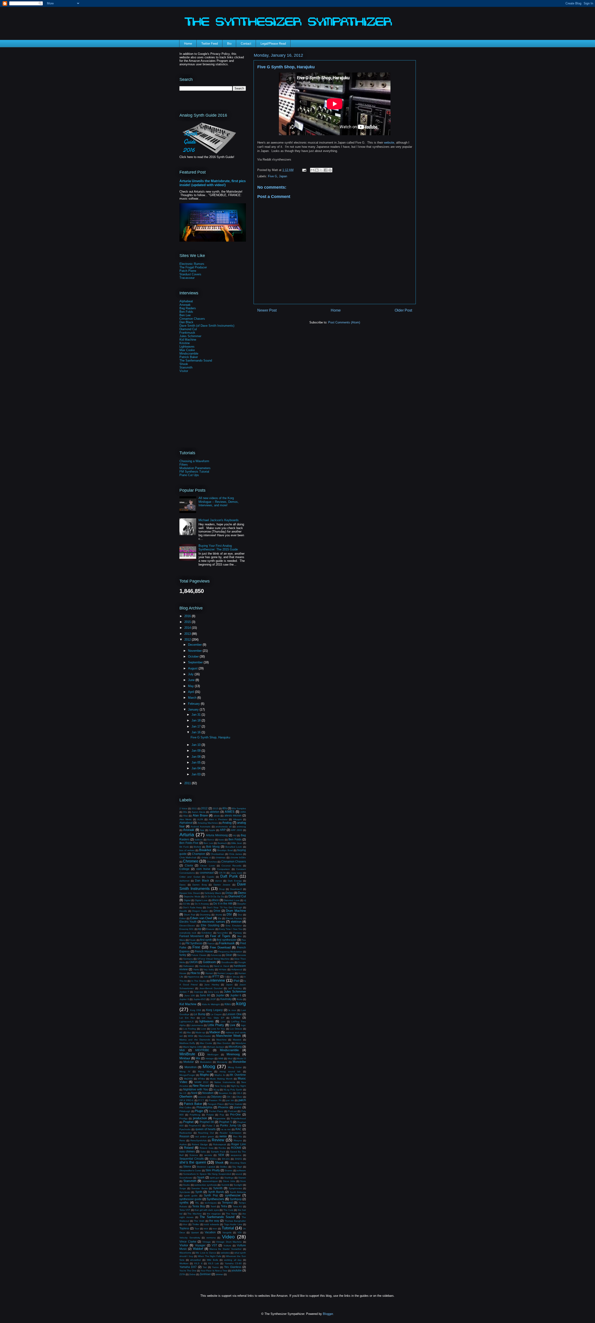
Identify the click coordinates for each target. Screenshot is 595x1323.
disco (215, 900)
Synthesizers (215, 1199)
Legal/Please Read (273, 43)
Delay (229, 892)
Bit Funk (184, 847)
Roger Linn (238, 1144)
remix (223, 1136)
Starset (242, 1177)
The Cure (228, 1210)
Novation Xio (225, 1093)
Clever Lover (207, 865)
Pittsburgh (184, 1111)
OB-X (239, 1093)
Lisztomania (196, 1025)
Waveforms (185, 1252)
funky (182, 954)
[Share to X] (321, 170)
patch (242, 1100)
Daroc (182, 884)
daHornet (184, 880)
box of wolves (187, 850)
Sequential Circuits (191, 1158)
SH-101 (226, 1159)
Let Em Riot (187, 1018)
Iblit (206, 976)
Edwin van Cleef (201, 918)
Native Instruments (224, 1082)
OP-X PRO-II (186, 1100)
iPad (236, 980)
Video (228, 1236)
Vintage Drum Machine (229, 1242)
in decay (234, 976)
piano (237, 1107)
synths (183, 1202)
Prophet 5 (225, 1121)
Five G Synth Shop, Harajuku (210, 737)
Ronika (222, 1148)
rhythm (183, 1144)
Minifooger (212, 1054)
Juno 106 (189, 995)
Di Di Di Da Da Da (214, 896)
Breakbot (205, 850)
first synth (206, 939)
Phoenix (223, 1107)
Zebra (192, 1274)
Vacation (210, 1232)
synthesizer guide (190, 1199)
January (194, 709)
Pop (222, 1114)
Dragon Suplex (200, 911)
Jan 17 (197, 726)
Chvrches (212, 861)
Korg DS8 (195, 1010)
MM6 (220, 1058)
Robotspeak (219, 1144)
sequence (236, 1155)
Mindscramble (188, 353)
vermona (211, 1237)
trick (206, 1228)
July (191, 674)
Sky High (237, 1166)
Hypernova (193, 976)
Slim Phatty (212, 1170)
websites (225, 1252)
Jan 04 (197, 768)
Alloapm (237, 819)
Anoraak (185, 304)
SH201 (238, 1159)
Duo (240, 914)
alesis (217, 815)
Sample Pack (218, 1151)
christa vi (206, 857)
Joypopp (198, 992)
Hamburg (204, 966)
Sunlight (238, 1185)
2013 (188, 633)
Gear (229, 954)
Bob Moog (213, 846)
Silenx (187, 1166)
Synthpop (236, 1199)
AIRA (243, 812)
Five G (272, 176)
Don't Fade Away (192, 907)
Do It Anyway (202, 903)
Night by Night (238, 1086)
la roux (232, 1010)
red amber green (204, 1136)
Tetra (224, 1206)
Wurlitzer (183, 1263)
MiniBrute (187, 1054)
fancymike (222, 932)
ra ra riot (226, 1129)
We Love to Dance (206, 1252)
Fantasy (237, 932)
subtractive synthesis (205, 1185)
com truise (203, 868)
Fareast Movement (191, 936)
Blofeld (197, 847)
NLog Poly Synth (233, 1089)
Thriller (195, 1224)
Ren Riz (237, 1136)
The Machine (194, 1213)
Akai (185, 815)
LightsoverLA (186, 1021)
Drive (217, 910)
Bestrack (222, 843)
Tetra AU (237, 1206)
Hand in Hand (221, 966)
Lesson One (234, 1014)
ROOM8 (236, 1147)
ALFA (200, 819)
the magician (214, 1213)
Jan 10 (197, 745)
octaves (202, 1097)
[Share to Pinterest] (330, 170)
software (241, 1170)
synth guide (191, 1195)
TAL (197, 1202)
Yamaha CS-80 (233, 1263)
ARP (223, 829)
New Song (220, 1086)
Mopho (204, 1074)
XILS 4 (198, 1263)
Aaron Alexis (198, 812)
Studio (186, 1185)
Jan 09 (197, 750)
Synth (198, 1191)
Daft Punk (229, 876)
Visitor (183, 371)
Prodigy (183, 1118)
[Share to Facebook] (325, 170)
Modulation (206, 1062)
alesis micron (233, 815)
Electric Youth (188, 921)
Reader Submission (230, 1133)
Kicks (239, 999)
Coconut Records (231, 865)
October (194, 656)
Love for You (218, 1028)
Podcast (232, 1111)
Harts (196, 969)
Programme (219, 1118)
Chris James (235, 854)
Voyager (200, 1245)
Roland (188, 1147)
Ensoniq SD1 (186, 929)
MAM (190, 1036)
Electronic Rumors (191, 264)
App (202, 830)
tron (215, 1228)
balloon (199, 839)
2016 (188, 616)
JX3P (213, 999)
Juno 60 (205, 995)
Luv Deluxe (236, 1028)
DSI (229, 914)
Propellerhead (238, 1118)
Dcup (222, 889)
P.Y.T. (201, 1100)
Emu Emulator (233, 925)
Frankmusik (187, 332)
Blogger (328, 1314)
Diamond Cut (188, 329)
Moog (209, 1066)
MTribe (201, 1078)
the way (214, 1220)
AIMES (230, 811)
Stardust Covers (190, 274)
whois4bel (195, 1260)
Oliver (239, 1097)
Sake (203, 1151)
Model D (241, 1058)
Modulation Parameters (195, 468)
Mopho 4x (220, 1075)
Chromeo (190, 861)
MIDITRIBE (202, 1050)
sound (238, 1174)
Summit (225, 1185)
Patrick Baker (188, 357)
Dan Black (186, 322)
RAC (238, 1129)
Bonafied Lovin (233, 847)
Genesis (241, 955)
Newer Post (267, 310)
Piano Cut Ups (189, 475)
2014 (188, 627)
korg (241, 1003)
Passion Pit (215, 1100)
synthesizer (233, 1195)
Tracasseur (187, 278)
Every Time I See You (230, 929)
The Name (232, 1213)
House (182, 973)
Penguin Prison (216, 1104)
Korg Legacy (214, 1009)
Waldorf (198, 1249)
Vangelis (226, 1232)
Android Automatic (201, 826)
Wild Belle (212, 1260)
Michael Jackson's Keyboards (218, 520)
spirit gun (215, 1177)
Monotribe (239, 1061)
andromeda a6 (223, 826)
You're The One (187, 1270)
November (195, 650)
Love (203, 1028)
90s (185, 812)
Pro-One (235, 1114)
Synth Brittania (238, 1192)
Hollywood (236, 969)
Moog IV (184, 1071)
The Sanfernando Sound (195, 360)
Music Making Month (221, 1078)
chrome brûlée (238, 857)
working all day (232, 1260)
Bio (229, 43)
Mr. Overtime (238, 1074)
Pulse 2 (210, 1125)
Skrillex (223, 1166)
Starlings (229, 1177)
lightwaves (206, 1021)
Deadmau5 (236, 889)
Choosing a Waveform (194, 461)
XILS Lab (213, 1263)
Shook (183, 364)
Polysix (210, 1114)
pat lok (230, 1100)
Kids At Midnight (211, 1004)
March (192, 697)
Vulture (227, 1245)
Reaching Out (206, 1133)
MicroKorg (235, 1046)
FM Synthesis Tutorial (194, 471)
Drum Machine (236, 910)
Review (218, 1140)
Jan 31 (197, 714)
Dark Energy (235, 880)
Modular (188, 1061)
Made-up (200, 1032)
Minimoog (233, 1054)
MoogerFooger (187, 1075)
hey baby (209, 969)
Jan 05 (197, 762)
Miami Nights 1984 (193, 1047)
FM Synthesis (193, 943)
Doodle (183, 911)
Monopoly (222, 1062)
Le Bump (199, 1014)
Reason (184, 1136)
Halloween (188, 966)
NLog (216, 1089)
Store (243, 1181)
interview (217, 980)
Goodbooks (227, 962)
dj (245, 900)
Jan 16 (197, 732)
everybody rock (187, 932)
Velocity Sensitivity (189, 1237)
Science (193, 1155)
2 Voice (183, 808)
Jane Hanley (211, 984)
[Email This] (312, 170)
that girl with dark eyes (207, 1210)
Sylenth (218, 1188)
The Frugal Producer (193, 267)
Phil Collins (185, 1107)
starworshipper (210, 1181)
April (191, 692)
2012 (188, 639)
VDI (239, 1232)
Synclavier (184, 1192)
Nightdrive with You (195, 1089)
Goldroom (209, 962)
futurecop (216, 955)
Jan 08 (197, 756)
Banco (210, 839)
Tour (197, 1228)
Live (232, 1025)
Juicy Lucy (213, 992)
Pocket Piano (216, 1111)
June (191, 680)
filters (182, 940)
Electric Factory (234, 918)
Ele (219, 918)
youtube (236, 1270)
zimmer (219, 1274)
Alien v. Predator (218, 819)
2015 (188, 622)
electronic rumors (213, 921)
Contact (246, 43)
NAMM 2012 (201, 1082)
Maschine (221, 1039)
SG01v (213, 1159)
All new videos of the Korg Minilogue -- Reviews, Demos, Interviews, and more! (218, 501)
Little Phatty (216, 1025)
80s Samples (239, 808)
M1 (181, 1032)
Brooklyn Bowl (225, 850)
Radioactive (185, 1133)
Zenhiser (205, 1274)
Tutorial (228, 1228)
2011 (188, 783)
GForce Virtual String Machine (213, 959)
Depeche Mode (192, 896)
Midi (182, 1050)
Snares (228, 1170)
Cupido (210, 876)
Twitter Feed (209, 43)
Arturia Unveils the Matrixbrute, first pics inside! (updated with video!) (212, 183)
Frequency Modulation (230, 951)
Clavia (189, 865)
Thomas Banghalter (235, 1221)
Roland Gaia (207, 1148)
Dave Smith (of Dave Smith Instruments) (206, 325)
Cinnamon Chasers (192, 318)
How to (195, 973)
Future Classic (199, 955)
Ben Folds (186, 311)
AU (234, 835)
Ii (225, 976)
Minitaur (184, 1058)
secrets (208, 1155)
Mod (230, 1058)
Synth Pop (211, 1195)
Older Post (403, 310)
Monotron (191, 1067)
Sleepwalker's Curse (190, 1170)
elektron (236, 921)
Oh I (229, 1097)
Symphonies (235, 1188)
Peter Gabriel (235, 1104)
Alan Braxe (200, 815)
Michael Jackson (216, 1047)
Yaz (205, 1267)
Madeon (214, 1032)
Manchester (204, 1036)
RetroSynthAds (198, 1140)
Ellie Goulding (210, 925)
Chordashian (217, 854)
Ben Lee (185, 315)
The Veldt (199, 1221)
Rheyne (238, 1140)
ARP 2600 (236, 830)
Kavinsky (226, 998)
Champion (198, 853)
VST (214, 1245)
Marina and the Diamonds (194, 1039)
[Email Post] (304, 170)
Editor (182, 918)
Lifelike (235, 1017)
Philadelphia (204, 1107)
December (195, 644)
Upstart (195, 1232)
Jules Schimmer (190, 336)
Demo (242, 893)
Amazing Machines (208, 823)
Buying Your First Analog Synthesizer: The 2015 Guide (218, 547)
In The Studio (198, 981)
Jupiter (220, 995)
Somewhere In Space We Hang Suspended (207, 1174)
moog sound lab (230, 1071)
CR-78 (222, 873)
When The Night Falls (209, 1256)
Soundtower (185, 1177)
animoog (241, 826)
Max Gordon (224, 1043)
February (194, 703)
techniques (211, 1202)
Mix (198, 1058)
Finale (192, 940)
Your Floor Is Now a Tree (214, 1270)
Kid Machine (187, 339)
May (191, 686)
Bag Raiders (187, 308)
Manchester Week (228, 1035)
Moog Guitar (235, 1067)
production (200, 1118)
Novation (208, 1092)
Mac (189, 1032)
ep (199, 928)
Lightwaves (187, 346)
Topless (184, 1228)
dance (218, 880)
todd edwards (211, 1224)
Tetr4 (213, 1206)
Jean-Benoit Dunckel (210, 988)
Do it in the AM (222, 903)
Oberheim (185, 1096)
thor (185, 1224)
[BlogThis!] (316, 170)
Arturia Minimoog (217, 835)
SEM (221, 1154)
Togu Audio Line (233, 1224)
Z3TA (182, 1274)
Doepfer (241, 903)
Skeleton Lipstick (206, 1166)
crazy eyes (236, 873)
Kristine (184, 343)
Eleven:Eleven (187, 925)
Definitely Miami (213, 893)
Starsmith (185, 367)
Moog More (205, 1071)
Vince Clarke (187, 1241)
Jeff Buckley (235, 988)
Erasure (210, 929)
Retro (182, 1140)
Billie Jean (236, 843)
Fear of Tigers (220, 936)
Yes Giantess (232, 1266)
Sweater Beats (199, 1188)
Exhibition (207, 932)
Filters (183, 464)
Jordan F (184, 992)
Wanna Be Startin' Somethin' (225, 1249)
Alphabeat (186, 301)
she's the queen (192, 1162)
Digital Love (201, 900)
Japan (283, 176)
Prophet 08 (207, 1121)
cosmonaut (207, 872)
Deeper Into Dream (189, 893)
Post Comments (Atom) (344, 322)
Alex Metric (185, 819)
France (211, 943)
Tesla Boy (198, 1206)
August (193, 668)
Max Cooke (187, 350)
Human (209, 973)
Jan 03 (197, 774)
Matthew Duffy (187, 1043)
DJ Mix (186, 903)
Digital (187, 900)
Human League (225, 973)
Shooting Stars (238, 1163)
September (196, 662)
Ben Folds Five (188, 842)
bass (221, 839)
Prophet (188, 1122)
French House (204, 951)
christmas (220, 857)
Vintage (206, 1242)
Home (188, 43)
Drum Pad (189, 914)
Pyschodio (185, 1129)
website (389, 142)
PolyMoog (195, 1114)
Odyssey (216, 1096)
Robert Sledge (200, 1144)
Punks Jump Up (230, 1125)
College (184, 868)
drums (218, 914)
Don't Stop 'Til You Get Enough (224, 907)
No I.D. (183, 1093)
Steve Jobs (229, 1181)
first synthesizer (226, 939)
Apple (212, 830)
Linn (223, 1021)
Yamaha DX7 (188, 1266)
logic (243, 1025)
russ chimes (187, 1151)
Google (242, 962)
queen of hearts (205, 1129)
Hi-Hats (222, 969)
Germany (188, 959)
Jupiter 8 (184, 999)
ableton (214, 811)
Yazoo (215, 1267)
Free (196, 947)
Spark (201, 1177)
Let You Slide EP (213, 1018)
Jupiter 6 (235, 995)
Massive (237, 1039)
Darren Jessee (222, 884)
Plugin (199, 1111)
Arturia (186, 834)
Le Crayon (216, 1014)
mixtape (209, 1058)
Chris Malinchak (187, 857)
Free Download (220, 947)
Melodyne (240, 1043)
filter (239, 936)
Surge (182, 1188)
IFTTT (215, 976)
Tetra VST (184, 1210)
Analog (226, 822)
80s (224, 808)
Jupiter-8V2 (199, 999)
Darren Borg (199, 884)
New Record (201, 1085)
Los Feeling (189, 1028)
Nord (194, 1092)
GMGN (193, 962)
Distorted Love (232, 900)
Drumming (205, 914)
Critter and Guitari (189, 876)
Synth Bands (216, 1191)
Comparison (223, 869)
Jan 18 (197, 720)
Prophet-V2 (195, 1125)
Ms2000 (188, 1078)
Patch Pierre (187, 271)
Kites (228, 1004)
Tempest (227, 1202)
